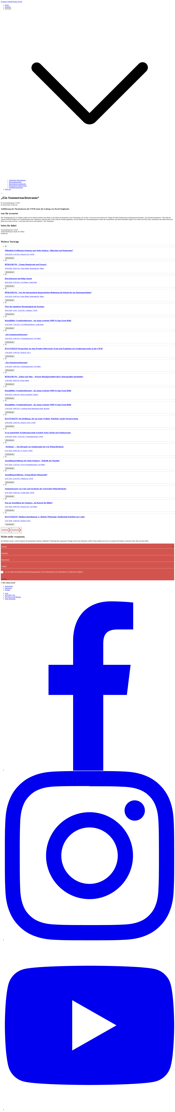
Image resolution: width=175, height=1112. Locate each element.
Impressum (8, 588)
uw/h (6, 593)
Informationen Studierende (17, 184)
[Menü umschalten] (1, 193)
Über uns (8, 189)
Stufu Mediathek (10, 599)
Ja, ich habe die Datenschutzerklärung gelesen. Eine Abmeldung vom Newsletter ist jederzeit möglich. (44, 572)
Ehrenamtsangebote (15, 182)
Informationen (10, 258)
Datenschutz (9, 586)
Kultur (7, 5)
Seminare (8, 7)
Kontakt (7, 590)
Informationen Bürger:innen (18, 186)
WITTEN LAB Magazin (13, 597)
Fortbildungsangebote (16, 187)
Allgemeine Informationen (17, 180)
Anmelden (4, 579)
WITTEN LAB (10, 595)
